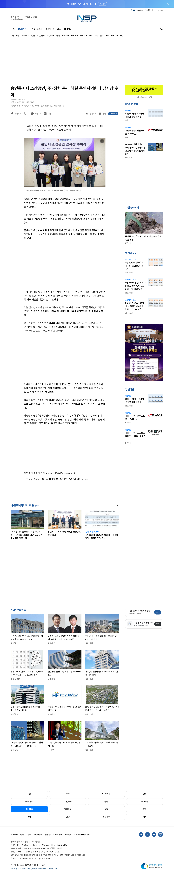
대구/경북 (106, 793)
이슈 (59, 28)
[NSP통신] (87, 18)
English (140, 10)
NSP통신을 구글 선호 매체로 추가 (81, 3)
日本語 (147, 10)
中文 (153, 10)
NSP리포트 (37, 28)
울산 (106, 801)
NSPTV (67, 28)
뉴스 (13, 28)
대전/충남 (68, 801)
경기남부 (29, 809)
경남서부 (106, 816)
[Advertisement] (87, 60)
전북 (29, 816)
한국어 (133, 10)
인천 (145, 793)
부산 (68, 793)
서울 (29, 793)
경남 (68, 816)
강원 (106, 809)
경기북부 (67, 809)
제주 (145, 816)
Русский (160, 10)
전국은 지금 (23, 28)
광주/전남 (29, 801)
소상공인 (50, 28)
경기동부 (144, 801)
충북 (145, 809)
